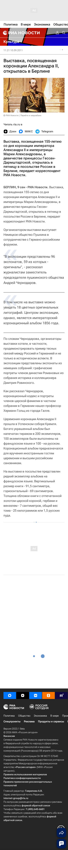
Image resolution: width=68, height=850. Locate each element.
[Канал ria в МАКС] (9, 695)
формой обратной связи (36, 805)
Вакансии (9, 736)
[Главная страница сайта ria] (21, 33)
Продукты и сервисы (51, 721)
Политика (9, 715)
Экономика (40, 715)
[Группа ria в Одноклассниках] (48, 695)
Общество (24, 715)
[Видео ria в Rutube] (61, 695)
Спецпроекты (11, 721)
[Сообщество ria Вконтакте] (35, 695)
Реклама (29, 721)
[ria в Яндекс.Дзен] (22, 695)
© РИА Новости (10, 115)
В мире (54, 715)
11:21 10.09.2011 (13, 50)
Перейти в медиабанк (30, 115)
